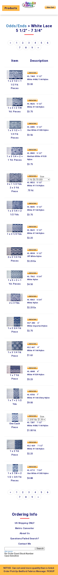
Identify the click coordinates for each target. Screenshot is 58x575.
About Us (25, 533)
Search (40, 548)
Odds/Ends (16, 26)
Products (11, 8)
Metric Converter (24, 528)
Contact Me (24, 543)
